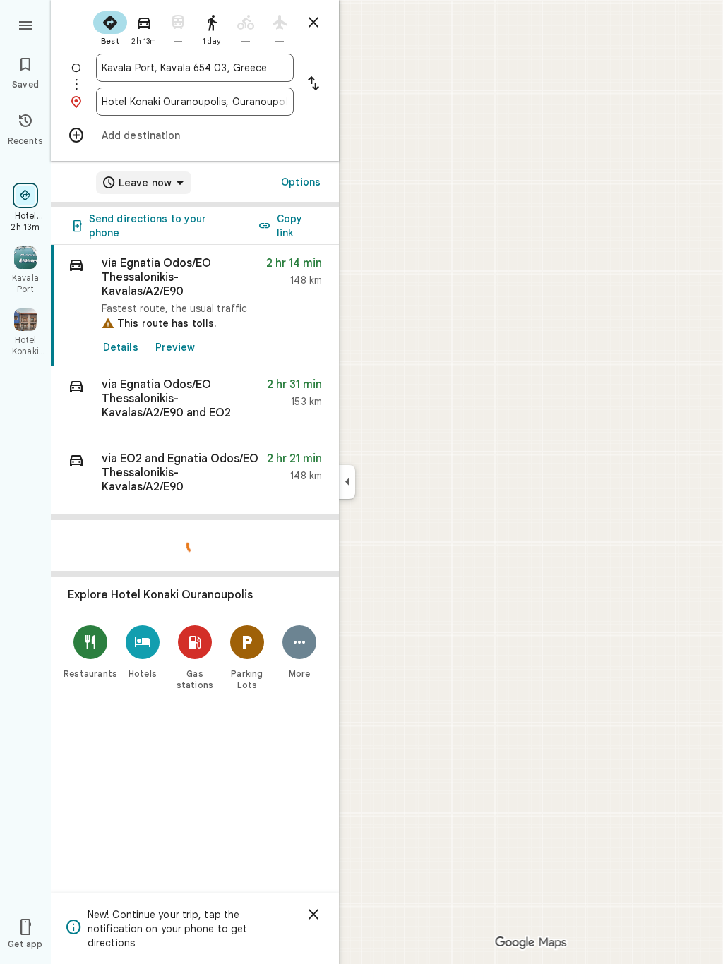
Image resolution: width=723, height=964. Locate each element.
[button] (195, 403)
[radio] (110, 26)
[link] (195, 305)
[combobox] (195, 68)
